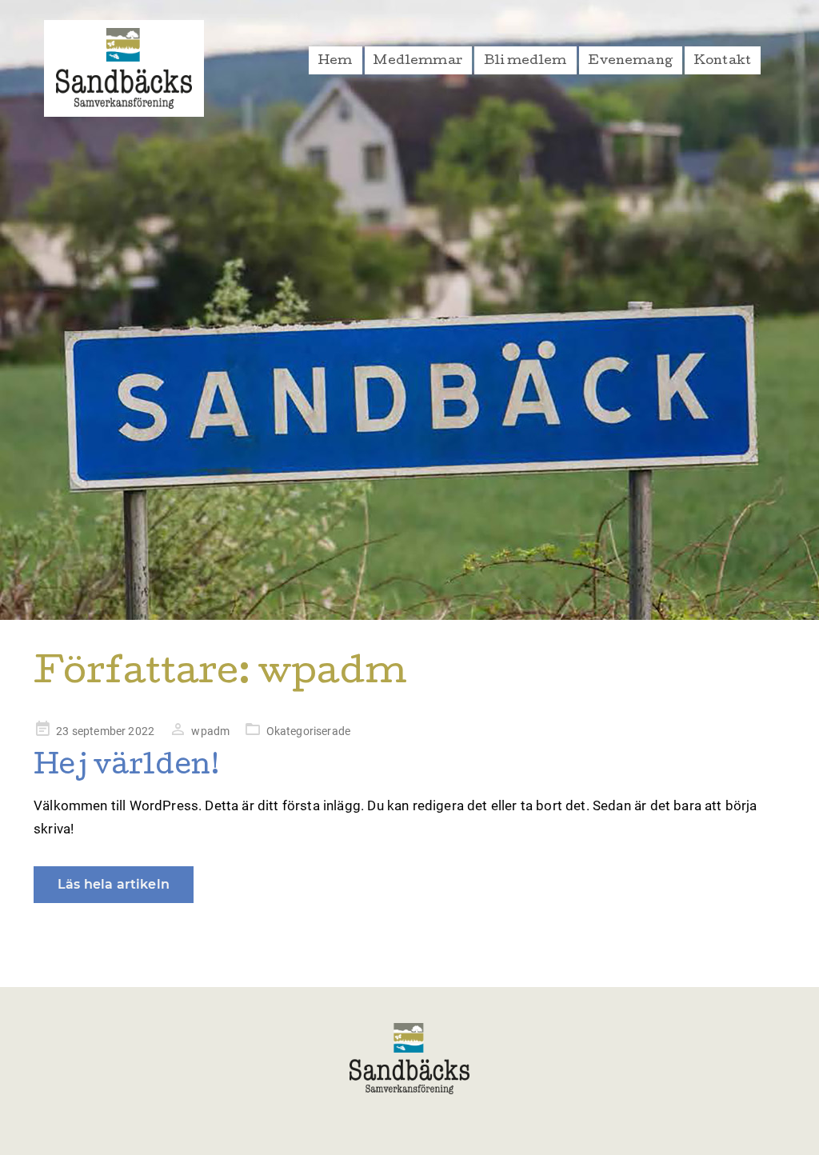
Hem (335, 61)
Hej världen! (127, 767)
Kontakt (722, 61)
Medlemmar (418, 61)
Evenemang (630, 61)
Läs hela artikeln (114, 884)
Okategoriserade (308, 731)
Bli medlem (525, 61)
